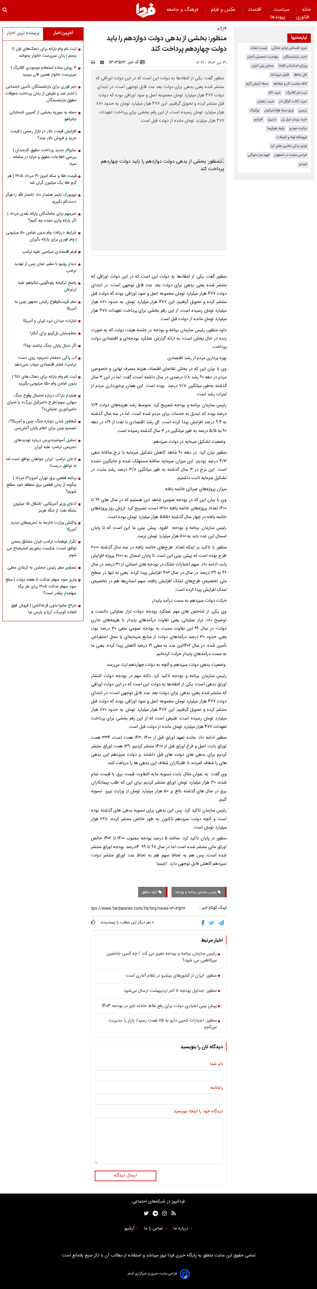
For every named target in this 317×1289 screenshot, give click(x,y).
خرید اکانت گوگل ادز (293, 101)
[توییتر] (212, 923)
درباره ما (181, 1228)
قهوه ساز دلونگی (258, 155)
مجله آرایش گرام (257, 84)
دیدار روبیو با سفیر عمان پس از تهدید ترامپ (45, 267)
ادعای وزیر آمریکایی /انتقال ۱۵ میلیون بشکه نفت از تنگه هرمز (44, 507)
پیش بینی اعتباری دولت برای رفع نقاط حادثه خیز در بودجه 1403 (159, 1006)
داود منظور (150, 892)
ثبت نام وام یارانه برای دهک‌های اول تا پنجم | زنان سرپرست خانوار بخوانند (44, 52)
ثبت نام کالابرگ (296, 93)
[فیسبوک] (204, 923)
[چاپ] (95, 62)
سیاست (282, 10)
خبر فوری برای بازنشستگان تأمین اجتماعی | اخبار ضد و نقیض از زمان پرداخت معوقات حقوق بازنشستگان (40, 93)
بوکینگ (254, 110)
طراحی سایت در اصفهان (290, 155)
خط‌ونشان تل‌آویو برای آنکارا (53, 333)
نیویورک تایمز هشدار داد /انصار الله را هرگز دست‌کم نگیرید (41, 198)
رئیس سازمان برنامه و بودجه (196, 892)
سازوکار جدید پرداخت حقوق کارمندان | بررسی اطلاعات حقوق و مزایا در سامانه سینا (44, 157)
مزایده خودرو (298, 128)
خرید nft (274, 93)
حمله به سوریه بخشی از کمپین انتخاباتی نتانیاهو (42, 116)
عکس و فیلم (224, 10)
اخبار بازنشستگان (295, 57)
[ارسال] (103, 62)
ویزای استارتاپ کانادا (293, 66)
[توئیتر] (145, 1213)
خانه (306, 10)
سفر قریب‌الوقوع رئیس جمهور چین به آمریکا (45, 305)
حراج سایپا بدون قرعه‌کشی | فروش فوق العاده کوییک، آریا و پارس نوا (43, 609)
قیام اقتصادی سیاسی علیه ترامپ (49, 252)
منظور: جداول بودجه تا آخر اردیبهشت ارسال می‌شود (170, 991)
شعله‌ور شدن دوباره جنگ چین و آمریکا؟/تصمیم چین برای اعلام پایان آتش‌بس (42, 425)
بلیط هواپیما (275, 128)
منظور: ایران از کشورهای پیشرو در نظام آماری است (171, 976)
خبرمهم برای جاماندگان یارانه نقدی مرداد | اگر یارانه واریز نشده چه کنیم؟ (41, 217)
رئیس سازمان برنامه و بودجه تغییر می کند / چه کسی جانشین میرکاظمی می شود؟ (161, 957)
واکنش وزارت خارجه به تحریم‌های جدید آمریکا (43, 526)
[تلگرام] (222, 923)
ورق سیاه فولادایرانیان (278, 110)
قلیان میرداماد (279, 75)
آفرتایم (258, 119)
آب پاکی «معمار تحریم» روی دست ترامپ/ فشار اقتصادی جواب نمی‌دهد (45, 361)
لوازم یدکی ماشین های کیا (289, 146)
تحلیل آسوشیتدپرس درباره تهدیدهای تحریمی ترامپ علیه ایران (45, 444)
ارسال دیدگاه (125, 1175)
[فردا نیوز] (145, 10)
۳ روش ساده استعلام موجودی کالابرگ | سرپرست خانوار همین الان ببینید (43, 71)
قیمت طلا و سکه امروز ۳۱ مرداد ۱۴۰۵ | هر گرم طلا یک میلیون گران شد (41, 179)
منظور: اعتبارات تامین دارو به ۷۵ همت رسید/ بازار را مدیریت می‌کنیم (163, 1024)
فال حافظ (300, 75)
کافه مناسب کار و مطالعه (290, 84)
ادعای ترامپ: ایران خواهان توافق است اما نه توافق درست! (41, 462)
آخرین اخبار (63, 33)
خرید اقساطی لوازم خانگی (289, 48)
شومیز (303, 164)
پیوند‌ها (277, 17)
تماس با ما (154, 1228)
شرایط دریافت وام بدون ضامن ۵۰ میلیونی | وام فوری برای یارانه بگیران (41, 236)
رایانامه (217, 1088)
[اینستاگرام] (163, 1213)
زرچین (302, 110)
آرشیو (129, 1228)
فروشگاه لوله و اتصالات (291, 137)
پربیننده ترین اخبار (23, 33)
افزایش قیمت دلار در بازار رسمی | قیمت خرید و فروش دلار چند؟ (43, 135)
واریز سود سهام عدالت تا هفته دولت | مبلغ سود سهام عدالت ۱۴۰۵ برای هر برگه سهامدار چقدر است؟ (41, 586)
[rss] (171, 1213)
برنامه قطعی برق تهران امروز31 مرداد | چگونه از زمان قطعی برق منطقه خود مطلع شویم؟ (41, 485)
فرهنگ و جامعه (183, 10)
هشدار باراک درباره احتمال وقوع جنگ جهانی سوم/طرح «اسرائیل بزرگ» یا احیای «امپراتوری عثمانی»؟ (41, 402)
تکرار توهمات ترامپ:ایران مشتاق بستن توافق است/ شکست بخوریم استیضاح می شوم (41, 548)
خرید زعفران (265, 101)
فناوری (303, 17)
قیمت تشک (259, 48)
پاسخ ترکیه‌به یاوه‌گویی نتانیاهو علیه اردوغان (47, 286)
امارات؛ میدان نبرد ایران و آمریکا (49, 321)
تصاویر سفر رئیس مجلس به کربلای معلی (41, 567)
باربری (272, 119)
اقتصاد (255, 10)
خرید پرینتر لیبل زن (294, 119)
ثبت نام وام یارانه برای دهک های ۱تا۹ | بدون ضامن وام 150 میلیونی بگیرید (44, 380)
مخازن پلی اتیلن (263, 66)
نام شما (216, 1064)
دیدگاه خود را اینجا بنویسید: (197, 1111)
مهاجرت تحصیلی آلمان (262, 57)
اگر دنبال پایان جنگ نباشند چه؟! (50, 345)
